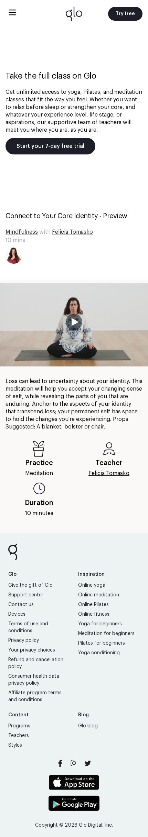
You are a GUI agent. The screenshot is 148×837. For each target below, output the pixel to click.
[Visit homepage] (74, 14)
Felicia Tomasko (72, 232)
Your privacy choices (31, 650)
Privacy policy (23, 640)
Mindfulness (22, 232)
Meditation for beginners (106, 633)
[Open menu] (12, 12)
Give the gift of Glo (30, 585)
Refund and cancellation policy (35, 663)
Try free (125, 13)
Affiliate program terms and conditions (35, 696)
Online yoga (91, 585)
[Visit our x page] (88, 763)
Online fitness (93, 614)
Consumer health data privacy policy (33, 680)
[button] (74, 324)
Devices (16, 614)
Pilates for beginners (101, 643)
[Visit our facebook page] (60, 763)
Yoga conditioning (99, 653)
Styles (15, 745)
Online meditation (98, 595)
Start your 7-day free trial (50, 146)
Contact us (21, 604)
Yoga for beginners (100, 624)
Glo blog (88, 726)
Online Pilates (93, 604)
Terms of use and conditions (28, 627)
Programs (19, 726)
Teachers (18, 735)
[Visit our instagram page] (74, 763)
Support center (25, 595)
